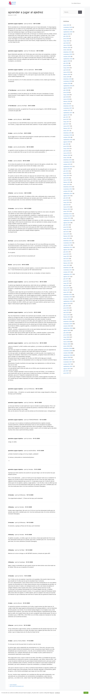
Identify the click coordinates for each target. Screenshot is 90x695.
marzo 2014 (66, 207)
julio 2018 (65, 90)
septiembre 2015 (67, 166)
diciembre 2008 (67, 348)
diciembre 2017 (67, 106)
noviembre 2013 (67, 216)
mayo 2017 (66, 121)
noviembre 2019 (67, 54)
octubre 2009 (67, 326)
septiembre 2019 (67, 58)
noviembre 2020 (67, 27)
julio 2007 (66, 371)
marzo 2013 (66, 234)
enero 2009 (66, 346)
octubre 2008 (67, 353)
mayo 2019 (66, 67)
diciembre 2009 (67, 321)
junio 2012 (66, 254)
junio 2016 (66, 146)
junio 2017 (66, 119)
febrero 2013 (66, 236)
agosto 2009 (66, 330)
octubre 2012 (66, 245)
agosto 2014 (66, 195)
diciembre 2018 (67, 79)
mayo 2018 (66, 94)
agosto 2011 (66, 276)
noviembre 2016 (67, 135)
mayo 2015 (66, 175)
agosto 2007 (66, 368)
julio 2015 (65, 171)
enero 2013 (66, 238)
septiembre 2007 (68, 366)
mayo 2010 (66, 310)
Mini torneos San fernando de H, (17, 686)
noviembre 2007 (67, 362)
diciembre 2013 (67, 213)
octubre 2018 (66, 83)
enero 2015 (66, 184)
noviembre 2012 (67, 243)
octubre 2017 (66, 110)
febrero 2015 (66, 182)
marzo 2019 (66, 72)
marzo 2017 (66, 126)
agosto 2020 (66, 34)
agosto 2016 (66, 142)
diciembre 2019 (67, 52)
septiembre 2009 (68, 328)
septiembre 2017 (67, 112)
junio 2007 (66, 373)
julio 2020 (66, 36)
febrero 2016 (66, 155)
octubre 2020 (67, 29)
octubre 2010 (66, 299)
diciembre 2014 (67, 186)
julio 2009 (66, 332)
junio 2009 (66, 335)
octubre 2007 (67, 364)
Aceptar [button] (86, 692)
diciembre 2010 (67, 294)
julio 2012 (65, 252)
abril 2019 (66, 70)
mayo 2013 (66, 229)
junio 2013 (66, 227)
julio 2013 (66, 225)
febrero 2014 (66, 209)
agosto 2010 (66, 303)
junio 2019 (66, 65)
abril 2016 (66, 150)
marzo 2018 (66, 99)
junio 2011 (66, 281)
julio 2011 (65, 278)
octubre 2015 (66, 164)
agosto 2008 (66, 357)
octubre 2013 (66, 218)
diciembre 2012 (67, 240)
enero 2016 (66, 157)
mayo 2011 (66, 283)
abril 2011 (66, 285)
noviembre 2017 (67, 108)
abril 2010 (66, 312)
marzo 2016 (66, 153)
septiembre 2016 (67, 139)
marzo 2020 (66, 45)
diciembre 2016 (67, 133)
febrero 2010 (66, 317)
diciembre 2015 (67, 159)
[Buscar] (80, 12)
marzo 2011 (66, 287)
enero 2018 (66, 103)
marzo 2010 (66, 314)
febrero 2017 (66, 128)
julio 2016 (66, 144)
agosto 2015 (66, 168)
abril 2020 (66, 43)
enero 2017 (66, 130)
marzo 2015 (66, 180)
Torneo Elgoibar (13, 684)
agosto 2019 (66, 61)
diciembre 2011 (67, 267)
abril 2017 (66, 124)
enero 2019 (66, 76)
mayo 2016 (66, 148)
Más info (52, 692)
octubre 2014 (66, 191)
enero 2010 (66, 319)
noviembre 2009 (67, 323)
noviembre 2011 (67, 269)
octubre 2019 (66, 56)
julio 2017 (65, 117)
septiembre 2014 (67, 193)
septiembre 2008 (68, 355)
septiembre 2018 (67, 85)
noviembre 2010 (67, 296)
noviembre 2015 (67, 162)
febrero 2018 (66, 101)
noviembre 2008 (67, 350)
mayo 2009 (66, 337)
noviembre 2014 (67, 189)
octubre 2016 (66, 137)
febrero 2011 (66, 290)
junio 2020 (66, 38)
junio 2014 (66, 200)
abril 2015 (66, 177)
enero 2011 (66, 292)
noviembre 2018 (67, 81)
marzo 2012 (66, 261)
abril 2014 (66, 204)
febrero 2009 (66, 344)
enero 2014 (66, 211)
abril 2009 (66, 339)
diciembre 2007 (67, 359)
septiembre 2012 (67, 247)
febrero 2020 (66, 47)
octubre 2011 (66, 272)
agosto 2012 (66, 249)
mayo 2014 (66, 202)
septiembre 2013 (67, 220)
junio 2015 (66, 173)
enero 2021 (66, 25)
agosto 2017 (66, 115)
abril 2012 (66, 258)
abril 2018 (66, 97)
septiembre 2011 (67, 274)
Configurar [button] (57, 692)
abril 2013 (66, 231)
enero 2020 (66, 49)
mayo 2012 (66, 256)
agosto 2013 (66, 222)
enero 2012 (66, 265)
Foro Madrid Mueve (76, 3)
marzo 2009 (66, 341)
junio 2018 (66, 92)
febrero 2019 (66, 74)
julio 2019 (66, 63)
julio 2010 (66, 305)
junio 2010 (66, 308)
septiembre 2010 (67, 301)
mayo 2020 (66, 40)
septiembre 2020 (68, 31)
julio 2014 (66, 198)
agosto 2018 (66, 88)
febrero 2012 (66, 263)
